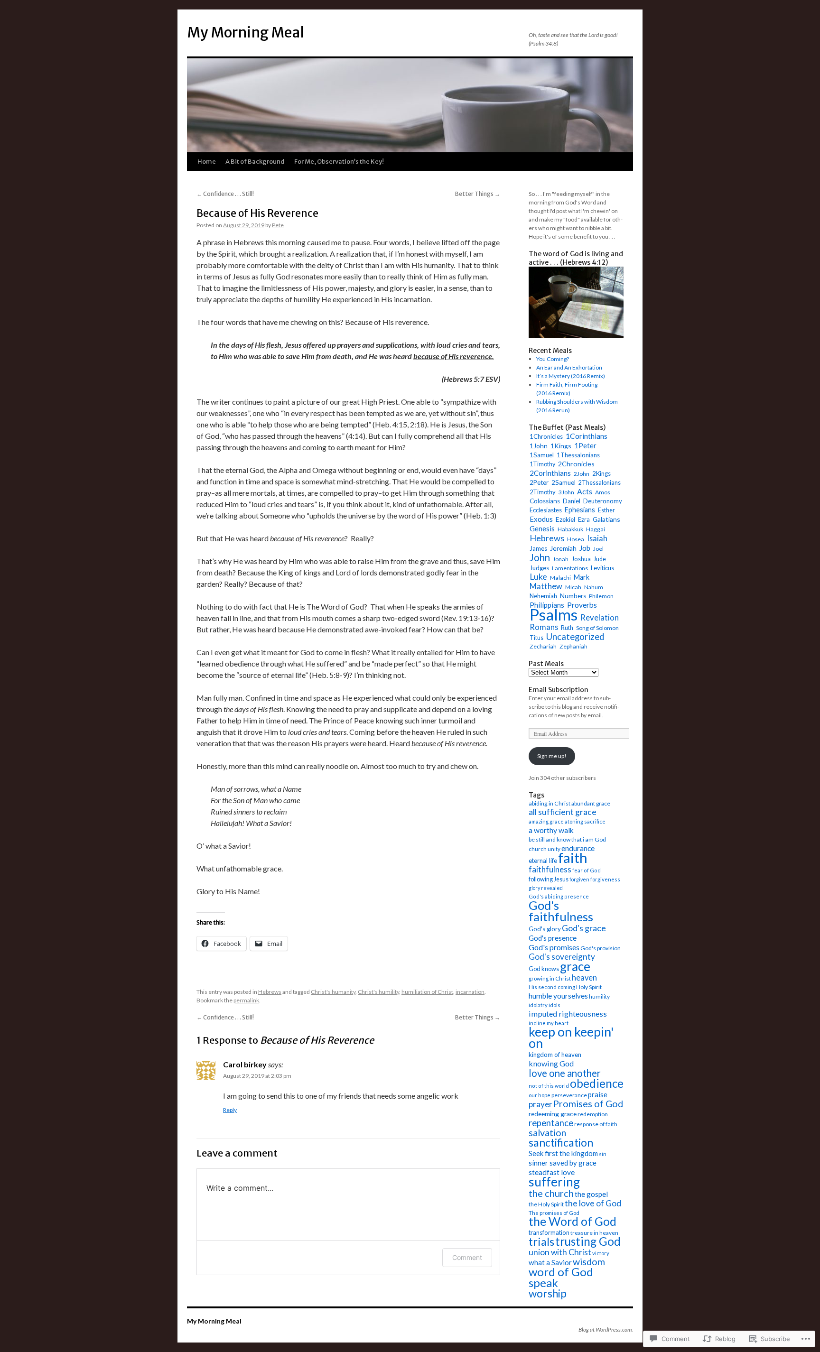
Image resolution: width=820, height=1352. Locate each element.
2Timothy (543, 492)
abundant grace (590, 803)
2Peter (539, 482)
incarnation (470, 991)
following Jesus (548, 879)
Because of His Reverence (257, 213)
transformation (549, 1232)
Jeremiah (563, 548)
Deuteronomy (602, 501)
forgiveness (605, 879)
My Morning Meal (245, 32)
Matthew (546, 586)
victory (600, 1253)
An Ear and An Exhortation (569, 367)
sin (602, 1154)
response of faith (595, 1124)
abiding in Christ (549, 803)
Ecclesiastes (546, 510)
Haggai (595, 529)
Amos (602, 492)
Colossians (545, 501)
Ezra (584, 519)
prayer (540, 1104)
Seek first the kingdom (563, 1153)
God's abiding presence (559, 896)
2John (581, 473)
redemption (593, 1114)
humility (599, 996)
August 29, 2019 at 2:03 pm (257, 1075)
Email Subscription (558, 689)
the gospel (591, 1194)
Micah (573, 587)
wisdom (589, 1261)
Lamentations (570, 568)
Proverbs (582, 605)
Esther (606, 510)
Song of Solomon (597, 627)
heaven (584, 977)
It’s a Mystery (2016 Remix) (570, 376)
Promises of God (588, 1103)
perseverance (569, 1095)
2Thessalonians (599, 482)
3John (566, 492)
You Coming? (552, 358)
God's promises (554, 947)
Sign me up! (552, 755)
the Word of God (572, 1221)
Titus (536, 637)
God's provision (600, 948)
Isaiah (597, 538)
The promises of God (554, 1213)
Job (584, 548)
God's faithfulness (561, 911)
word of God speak (561, 1277)
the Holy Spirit (546, 1204)
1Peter (585, 445)
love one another (565, 1073)
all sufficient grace (562, 812)
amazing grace (546, 821)
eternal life (543, 860)
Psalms (554, 614)
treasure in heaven (594, 1232)
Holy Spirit (589, 987)
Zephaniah (573, 646)
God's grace (584, 928)
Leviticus (602, 568)
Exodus (541, 519)
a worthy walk (551, 829)
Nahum (593, 587)
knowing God (551, 1063)
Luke (538, 577)
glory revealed (546, 888)
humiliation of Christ (427, 991)
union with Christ (560, 1252)
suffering (554, 1181)
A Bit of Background (255, 161)
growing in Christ (550, 978)
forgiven (579, 879)
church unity (544, 849)
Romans (544, 626)
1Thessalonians (578, 455)
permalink (246, 1000)
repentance (551, 1123)
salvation (547, 1132)
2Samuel (563, 482)
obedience (597, 1083)
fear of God (586, 870)
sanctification (561, 1142)
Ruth (567, 627)
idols (554, 1005)
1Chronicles (546, 436)
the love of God (593, 1203)
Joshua (581, 559)
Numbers (573, 596)
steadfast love (552, 1172)
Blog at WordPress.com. (605, 1329)
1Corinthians (586, 435)
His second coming (552, 987)
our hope (539, 1095)
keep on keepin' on (571, 1037)
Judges (539, 568)
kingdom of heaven (555, 1054)
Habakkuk (570, 529)
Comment (467, 1257)
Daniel (571, 501)
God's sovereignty (562, 957)
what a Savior (550, 1262)
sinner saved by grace (562, 1162)
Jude (600, 559)
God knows (544, 968)
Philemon (601, 596)
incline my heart (548, 1023)
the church (551, 1193)
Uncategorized (575, 636)
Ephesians (580, 510)
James (538, 548)
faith (572, 857)
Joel (598, 548)
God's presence (553, 938)
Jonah (560, 559)
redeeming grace (553, 1114)
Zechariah (543, 646)
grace (575, 966)
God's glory (545, 929)
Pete (278, 225)
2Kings (601, 473)
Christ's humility (378, 991)
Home (206, 161)
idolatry (538, 1005)
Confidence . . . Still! (225, 193)
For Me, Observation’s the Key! (339, 161)
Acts (584, 491)
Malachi (560, 577)
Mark (581, 577)
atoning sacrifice (585, 821)
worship (548, 1293)
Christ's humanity (333, 991)
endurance (578, 847)
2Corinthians (550, 473)
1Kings (560, 446)
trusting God (588, 1241)
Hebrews (269, 991)
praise (597, 1094)
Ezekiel (565, 519)
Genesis (542, 528)
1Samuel (542, 455)
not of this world (549, 1086)
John (540, 557)
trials (541, 1241)
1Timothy (542, 464)
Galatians (606, 519)
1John (539, 446)
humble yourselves (558, 995)
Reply (230, 1109)
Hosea (575, 539)
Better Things (477, 193)
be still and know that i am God (567, 839)
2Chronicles (576, 464)
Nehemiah (543, 596)
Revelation (599, 617)
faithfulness (550, 869)
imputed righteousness (568, 1013)
